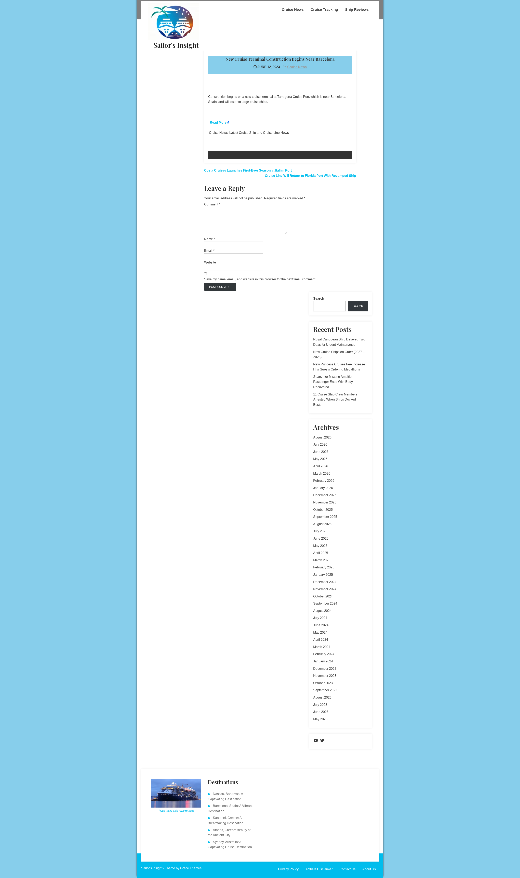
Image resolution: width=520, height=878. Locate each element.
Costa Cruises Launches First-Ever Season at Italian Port (248, 170)
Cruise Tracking (324, 10)
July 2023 (320, 704)
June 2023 (320, 712)
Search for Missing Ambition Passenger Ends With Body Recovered (333, 382)
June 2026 (320, 452)
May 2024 (320, 632)
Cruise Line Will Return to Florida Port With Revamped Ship (310, 175)
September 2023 (325, 690)
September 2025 (325, 516)
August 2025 (322, 524)
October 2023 (323, 683)
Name (209, 239)
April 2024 (320, 639)
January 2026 (323, 488)
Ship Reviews (357, 10)
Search (318, 298)
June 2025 (320, 538)
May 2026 (320, 459)
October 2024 (323, 596)
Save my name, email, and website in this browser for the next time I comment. (260, 279)
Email (209, 250)
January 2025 (323, 574)
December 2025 (324, 495)
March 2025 (321, 560)
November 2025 (324, 502)
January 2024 (323, 661)
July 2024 (320, 618)
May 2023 (320, 719)
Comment (212, 204)
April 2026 (320, 466)
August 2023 (322, 697)
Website (210, 262)
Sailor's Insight (176, 45)
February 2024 (323, 654)
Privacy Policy (288, 869)
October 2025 (323, 509)
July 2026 (320, 444)
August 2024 (322, 610)
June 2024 (320, 625)
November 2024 (324, 589)
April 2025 (320, 553)
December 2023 (324, 668)
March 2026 (321, 473)
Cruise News (293, 10)
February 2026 (323, 480)
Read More (218, 122)
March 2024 (321, 647)
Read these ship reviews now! (176, 810)
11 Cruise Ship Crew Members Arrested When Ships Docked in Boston (336, 399)
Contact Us (347, 869)
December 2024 (324, 582)
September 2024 (325, 603)
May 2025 (320, 546)
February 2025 (323, 567)
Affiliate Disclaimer (319, 869)
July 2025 (320, 531)
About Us (369, 869)
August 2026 (322, 437)
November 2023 (324, 675)
